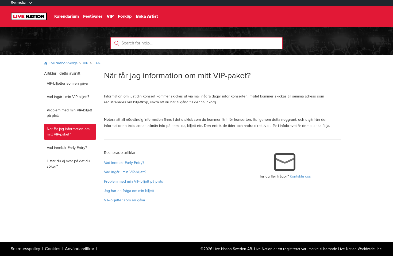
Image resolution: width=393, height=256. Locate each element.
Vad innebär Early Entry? (67, 147)
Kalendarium (66, 16)
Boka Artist (147, 16)
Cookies (52, 248)
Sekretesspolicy (25, 248)
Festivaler (92, 16)
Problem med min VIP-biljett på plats (69, 113)
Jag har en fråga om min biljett (129, 191)
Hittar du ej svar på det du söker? (68, 164)
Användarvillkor (79, 248)
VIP (110, 16)
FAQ (97, 63)
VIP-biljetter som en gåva (67, 83)
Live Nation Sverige (63, 63)
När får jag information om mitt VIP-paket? (68, 132)
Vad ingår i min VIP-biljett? (68, 97)
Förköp (125, 16)
